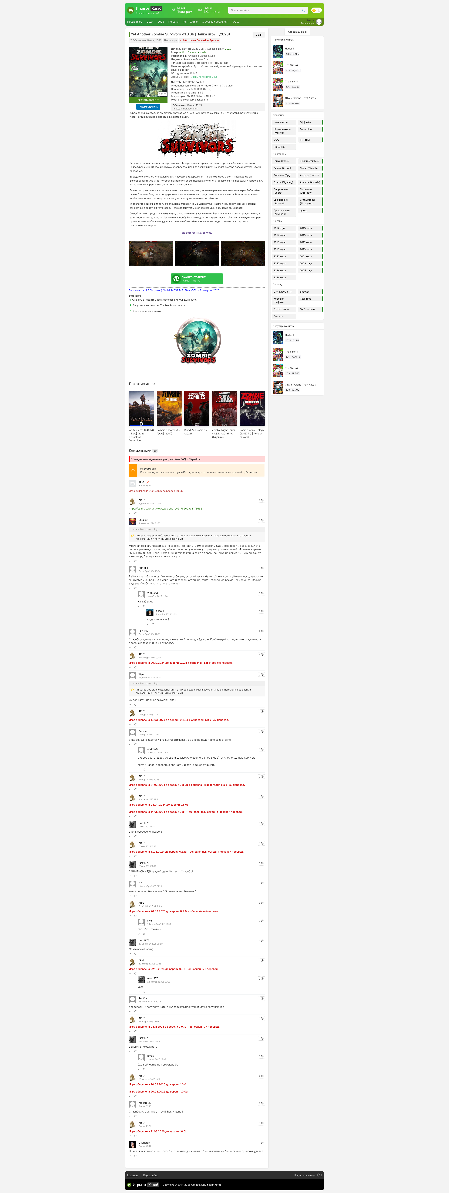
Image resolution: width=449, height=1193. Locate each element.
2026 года (280, 277)
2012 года (279, 228)
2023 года (306, 263)
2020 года (280, 256)
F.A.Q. (235, 21)
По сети (173, 21)
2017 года (306, 242)
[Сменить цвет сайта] (316, 10)
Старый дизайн (297, 31)
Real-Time (305, 298)
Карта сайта (150, 1175)
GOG (276, 139)
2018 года (280, 249)
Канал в (184, 10)
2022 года (280, 263)
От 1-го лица (281, 309)
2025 (161, 21)
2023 (228, 48)
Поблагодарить (148, 106)
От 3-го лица (307, 309)
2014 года (280, 235)
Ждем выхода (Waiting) (282, 131)
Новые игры (135, 21)
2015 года (306, 235)
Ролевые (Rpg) (282, 175)
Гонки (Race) (281, 160)
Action (182, 52)
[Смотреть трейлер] (151, 253)
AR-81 (142, 482)
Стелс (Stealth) (309, 168)
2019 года (306, 249)
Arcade (202, 52)
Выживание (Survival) (281, 201)
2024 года (280, 270)
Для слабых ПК (283, 291)
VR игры (305, 139)
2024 (150, 21)
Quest (303, 210)
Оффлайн (305, 122)
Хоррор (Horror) (309, 175)
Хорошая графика (279, 300)
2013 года (306, 228)
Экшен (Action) (282, 168)
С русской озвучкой (214, 21)
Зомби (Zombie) (309, 160)
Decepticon (306, 129)
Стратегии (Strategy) (306, 191)
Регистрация (307, 23)
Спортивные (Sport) (281, 191)
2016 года (280, 242)
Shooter (192, 52)
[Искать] (303, 10)
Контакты (132, 1175)
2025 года (306, 270)
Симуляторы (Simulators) (307, 201)
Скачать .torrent (148, 100)
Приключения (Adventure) (282, 212)
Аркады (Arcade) (310, 182)
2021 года (306, 256)
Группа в (212, 10)
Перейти (194, 459)
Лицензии (279, 146)
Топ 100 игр (190, 21)
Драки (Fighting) (283, 182)
